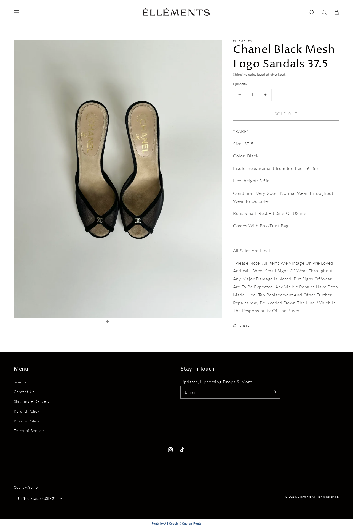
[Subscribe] (274, 392)
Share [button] (244, 325)
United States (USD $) (36, 498)
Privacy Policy (26, 421)
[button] (16, 13)
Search (20, 382)
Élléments (305, 496)
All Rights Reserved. (325, 496)
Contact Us (24, 391)
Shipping (240, 74)
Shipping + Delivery (31, 401)
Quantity (240, 84)
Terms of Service (29, 430)
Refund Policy (26, 411)
